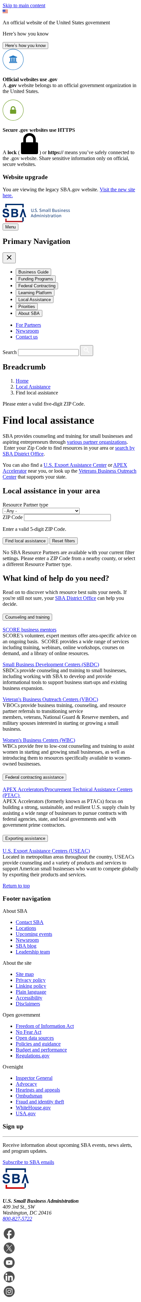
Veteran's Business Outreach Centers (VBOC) (50, 699)
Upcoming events (34, 934)
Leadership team (33, 952)
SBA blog (26, 946)
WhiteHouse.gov (33, 1107)
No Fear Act (28, 1032)
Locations (26, 928)
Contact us (27, 337)
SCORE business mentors (29, 629)
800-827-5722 (17, 1218)
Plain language (31, 992)
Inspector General (34, 1078)
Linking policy (31, 986)
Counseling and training (27, 617)
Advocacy (26, 1084)
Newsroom (27, 331)
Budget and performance (41, 1050)
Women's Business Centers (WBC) (39, 740)
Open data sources (35, 1038)
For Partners (28, 325)
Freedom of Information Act (45, 1026)
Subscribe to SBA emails (28, 1162)
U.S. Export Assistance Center (75, 465)
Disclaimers (28, 1003)
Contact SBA (30, 922)
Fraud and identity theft (40, 1101)
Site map (25, 974)
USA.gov (26, 1113)
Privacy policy (31, 980)
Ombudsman (29, 1096)
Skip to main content (24, 5)
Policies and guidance (38, 1044)
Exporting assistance (25, 838)
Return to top (16, 885)
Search (10, 352)
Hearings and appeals (38, 1090)
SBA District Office (75, 598)
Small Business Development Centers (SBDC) (51, 664)
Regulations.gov (33, 1055)
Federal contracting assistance (34, 777)
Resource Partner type (25, 505)
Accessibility (29, 998)
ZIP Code (13, 517)
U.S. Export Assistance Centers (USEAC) (46, 851)
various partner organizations (97, 442)
